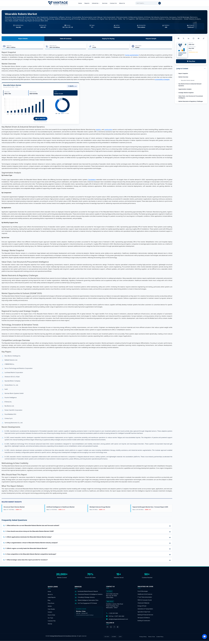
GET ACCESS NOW (112, 332)
